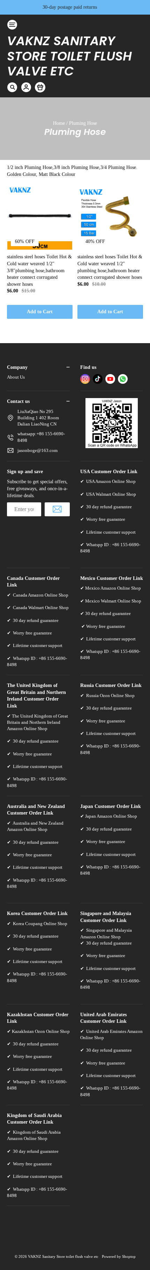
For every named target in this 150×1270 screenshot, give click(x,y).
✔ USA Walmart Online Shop (108, 494)
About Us (16, 377)
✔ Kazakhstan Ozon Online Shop (38, 1031)
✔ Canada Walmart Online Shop (38, 607)
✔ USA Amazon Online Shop (108, 481)
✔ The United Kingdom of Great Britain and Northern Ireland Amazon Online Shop (37, 722)
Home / (61, 123)
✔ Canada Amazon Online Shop (37, 595)
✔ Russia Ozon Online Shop (107, 695)
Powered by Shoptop (119, 1256)
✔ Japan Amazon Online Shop (108, 816)
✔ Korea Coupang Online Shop (37, 923)
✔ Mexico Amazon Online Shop (110, 588)
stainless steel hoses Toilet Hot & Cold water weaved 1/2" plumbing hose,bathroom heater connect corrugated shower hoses (109, 267)
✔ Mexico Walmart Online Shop (110, 601)
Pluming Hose (83, 123)
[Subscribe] (57, 509)
